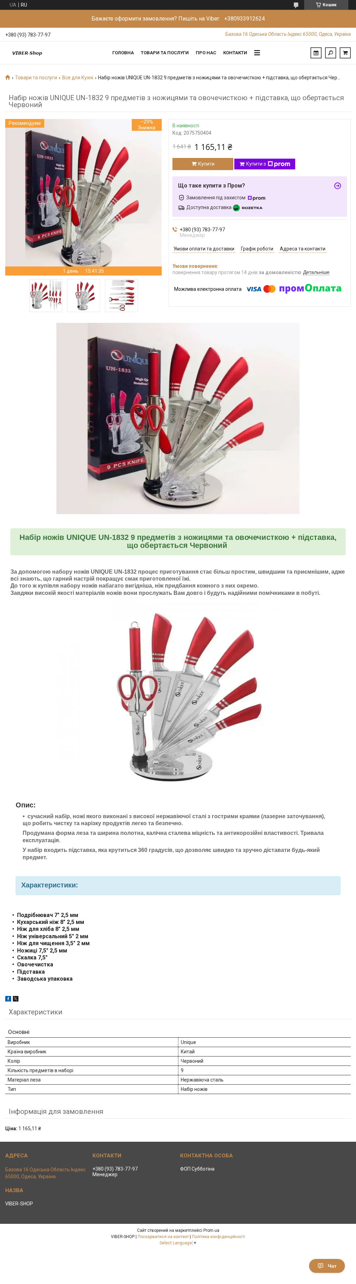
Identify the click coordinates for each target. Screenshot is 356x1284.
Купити (206, 164)
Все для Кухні (77, 77)
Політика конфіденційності (218, 1236)
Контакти (235, 52)
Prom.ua (211, 1230)
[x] (15, 1000)
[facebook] (8, 1000)
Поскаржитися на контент (163, 1236)
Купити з (256, 164)
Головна (123, 52)
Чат (332, 1266)
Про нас (206, 52)
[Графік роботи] (316, 52)
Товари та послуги (165, 52)
